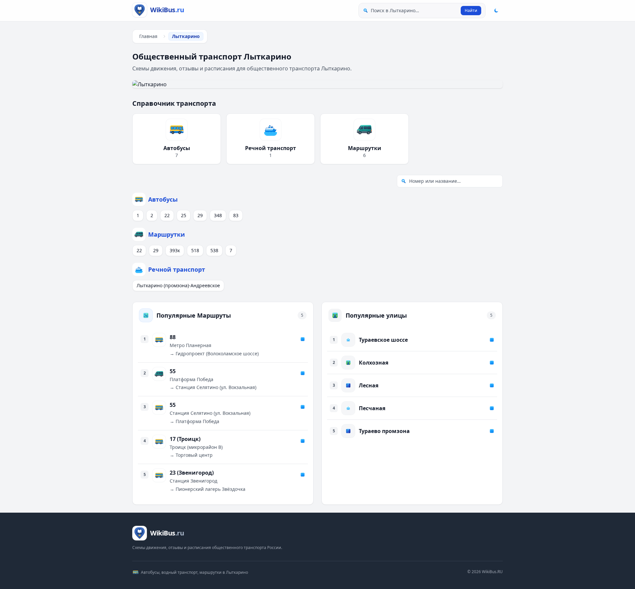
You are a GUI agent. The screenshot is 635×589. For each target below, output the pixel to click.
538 (214, 250)
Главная (148, 36)
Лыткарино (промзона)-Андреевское (178, 285)
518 (195, 250)
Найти (471, 10)
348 (218, 215)
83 (235, 215)
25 (183, 215)
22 (167, 215)
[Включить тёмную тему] (496, 10)
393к (175, 250)
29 (200, 215)
